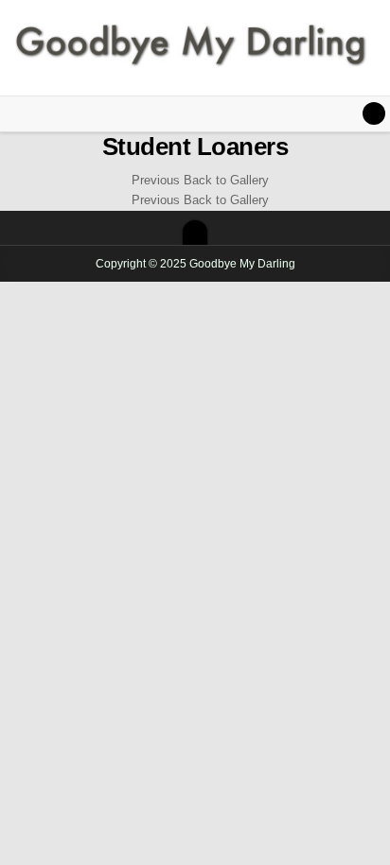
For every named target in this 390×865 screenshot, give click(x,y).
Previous (156, 180)
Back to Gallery (226, 180)
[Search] (374, 113)
